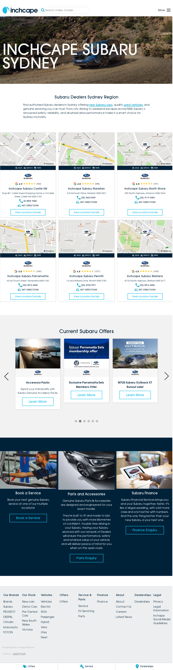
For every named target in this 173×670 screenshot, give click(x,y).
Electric (46, 606)
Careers (121, 611)
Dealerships (142, 601)
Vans (44, 627)
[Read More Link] (28, 149)
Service (83, 606)
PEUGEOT (9, 611)
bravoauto (10, 627)
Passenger (47, 617)
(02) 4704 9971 (88, 285)
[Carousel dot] (76, 421)
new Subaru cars (101, 104)
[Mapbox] (9, 163)
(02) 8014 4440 (30, 285)
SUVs (44, 611)
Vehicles (46, 601)
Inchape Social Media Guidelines (161, 619)
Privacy (158, 601)
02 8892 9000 (30, 201)
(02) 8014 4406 (147, 285)
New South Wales (29, 622)
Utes (44, 632)
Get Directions (30, 205)
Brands (7, 601)
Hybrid (45, 622)
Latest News (124, 617)
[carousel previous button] (7, 376)
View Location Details (28, 212)
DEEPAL (8, 617)
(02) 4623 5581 (88, 197)
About (120, 601)
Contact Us (123, 606)
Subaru (8, 606)
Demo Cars (29, 606)
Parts (81, 616)
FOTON (8, 632)
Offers (64, 601)
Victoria (27, 629)
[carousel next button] (166, 376)
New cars (28, 601)
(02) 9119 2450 (147, 197)
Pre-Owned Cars (29, 613)
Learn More (38, 402)
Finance (102, 601)
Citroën (8, 622)
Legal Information (161, 608)
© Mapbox (49, 163)
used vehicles (133, 104)
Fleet (44, 637)
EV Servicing (86, 611)
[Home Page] (20, 10)
